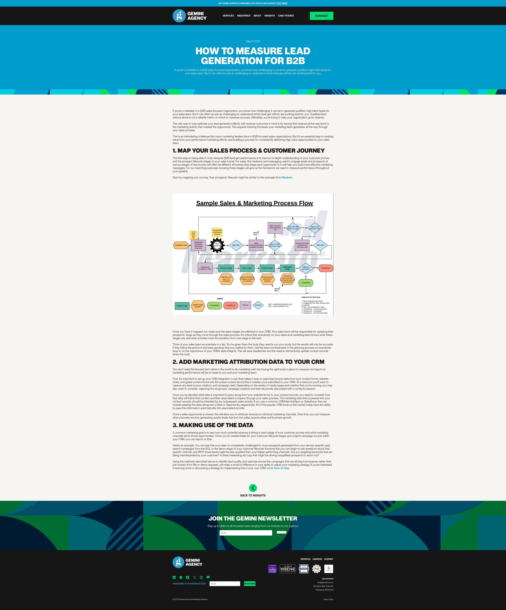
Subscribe (281, 532)
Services (228, 15)
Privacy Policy (328, 599)
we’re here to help (278, 468)
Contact (321, 15)
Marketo (287, 177)
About (257, 15)
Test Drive (282, 3)
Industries (243, 15)
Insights (269, 15)
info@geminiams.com (325, 582)
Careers (317, 559)
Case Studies (286, 15)
